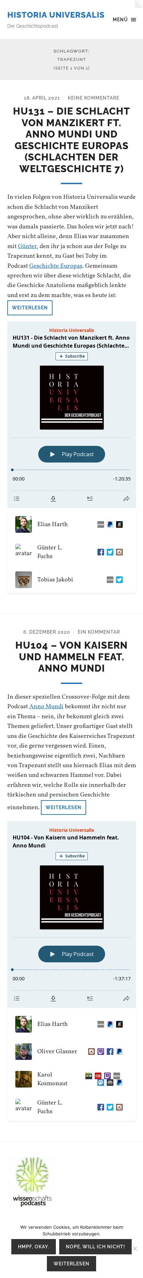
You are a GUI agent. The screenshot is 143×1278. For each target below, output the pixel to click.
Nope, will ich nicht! (95, 1246)
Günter (27, 246)
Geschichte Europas (55, 266)
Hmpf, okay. (33, 1246)
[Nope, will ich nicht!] (134, 1248)
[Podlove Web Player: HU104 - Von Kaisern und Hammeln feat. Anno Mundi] (71, 914)
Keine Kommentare (93, 98)
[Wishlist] (118, 524)
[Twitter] (108, 552)
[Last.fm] (96, 1076)
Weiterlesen (30, 307)
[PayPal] (118, 1051)
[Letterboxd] (87, 1076)
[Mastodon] (99, 1082)
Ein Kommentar (99, 632)
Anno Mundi (46, 706)
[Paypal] (108, 524)
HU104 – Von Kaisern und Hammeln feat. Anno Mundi (71, 657)
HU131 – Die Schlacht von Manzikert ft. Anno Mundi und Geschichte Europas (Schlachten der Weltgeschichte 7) (71, 140)
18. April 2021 (42, 98)
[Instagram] (118, 552)
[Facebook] (99, 552)
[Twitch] (99, 1051)
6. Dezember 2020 (46, 632)
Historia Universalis (56, 15)
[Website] (99, 524)
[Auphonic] (108, 1082)
